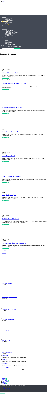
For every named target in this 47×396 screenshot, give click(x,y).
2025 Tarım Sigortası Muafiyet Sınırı (9, 297)
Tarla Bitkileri (7, 43)
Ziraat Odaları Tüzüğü (11, 31)
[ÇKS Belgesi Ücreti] (13, 151)
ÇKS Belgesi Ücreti (8, 156)
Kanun (6, 26)
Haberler (4, 17)
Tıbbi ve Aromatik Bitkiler (10, 44)
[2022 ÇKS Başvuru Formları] (11, 171)
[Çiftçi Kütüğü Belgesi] (14, 190)
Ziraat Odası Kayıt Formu (7, 352)
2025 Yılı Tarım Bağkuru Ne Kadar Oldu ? (10, 272)
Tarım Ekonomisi (8, 18)
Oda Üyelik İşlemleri (9, 30)
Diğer (6, 36)
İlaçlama (6, 40)
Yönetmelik (7, 28)
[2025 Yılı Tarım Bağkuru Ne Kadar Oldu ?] (9, 271)
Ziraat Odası (4, 29)
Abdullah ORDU (5, 367)
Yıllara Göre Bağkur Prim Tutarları (9, 309)
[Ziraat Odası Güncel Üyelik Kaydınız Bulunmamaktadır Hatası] (9, 293)
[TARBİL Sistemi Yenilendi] (14, 214)
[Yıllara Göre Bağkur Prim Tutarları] (9, 308)
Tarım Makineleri (8, 42)
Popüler (3, 251)
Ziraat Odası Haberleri (9, 20)
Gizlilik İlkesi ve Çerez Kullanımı (8, 388)
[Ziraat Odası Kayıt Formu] (9, 351)
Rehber (3, 378)
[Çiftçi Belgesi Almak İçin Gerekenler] (14, 238)
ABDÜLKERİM (5, 371)
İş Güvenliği (7, 41)
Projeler (6, 23)
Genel (3, 382)
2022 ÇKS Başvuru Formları (11, 176)
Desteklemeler (5, 21)
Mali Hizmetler (8, 34)
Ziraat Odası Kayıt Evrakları (12, 32)
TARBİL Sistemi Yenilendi (10, 219)
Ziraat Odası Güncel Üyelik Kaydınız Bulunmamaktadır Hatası (14, 294)
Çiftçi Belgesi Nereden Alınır (11, 132)
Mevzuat (4, 25)
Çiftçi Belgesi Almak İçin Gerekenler (14, 243)
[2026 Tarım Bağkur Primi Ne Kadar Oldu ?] (9, 261)
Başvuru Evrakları (8, 24)
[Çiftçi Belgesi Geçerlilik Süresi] (8, 102)
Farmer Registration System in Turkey (14, 83)
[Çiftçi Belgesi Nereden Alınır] (7, 126)
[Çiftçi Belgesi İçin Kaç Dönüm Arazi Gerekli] (9, 328)
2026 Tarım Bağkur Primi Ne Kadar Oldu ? (10, 262)
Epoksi (3, 390)
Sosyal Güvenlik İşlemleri (10, 33)
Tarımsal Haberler (8, 19)
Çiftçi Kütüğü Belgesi (9, 195)
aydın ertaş (4, 359)
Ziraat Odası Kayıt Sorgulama (8, 319)
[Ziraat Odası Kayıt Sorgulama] (9, 318)
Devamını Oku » (5, 78)
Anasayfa (4, 15)
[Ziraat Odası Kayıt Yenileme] (12, 68)
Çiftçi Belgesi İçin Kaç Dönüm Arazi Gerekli (11, 329)
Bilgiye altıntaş (5, 355)
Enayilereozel (5, 363)
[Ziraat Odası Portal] (13, 11)
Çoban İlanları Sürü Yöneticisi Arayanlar (13, 46)
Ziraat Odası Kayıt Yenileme (11, 73)
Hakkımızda (4, 389)
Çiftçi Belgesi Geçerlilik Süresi (12, 107)
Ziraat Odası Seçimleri (9, 35)
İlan (3, 45)
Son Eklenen (4, 250)
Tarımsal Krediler (8, 22)
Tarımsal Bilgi (5, 37)
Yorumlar (4, 253)
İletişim (3, 387)
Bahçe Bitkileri (8, 38)
